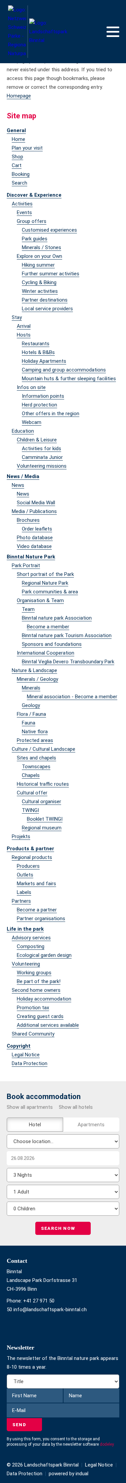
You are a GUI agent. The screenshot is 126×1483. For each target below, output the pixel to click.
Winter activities (40, 291)
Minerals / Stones (41, 247)
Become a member (48, 627)
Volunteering (26, 964)
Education (23, 431)
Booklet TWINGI (44, 819)
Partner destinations (45, 300)
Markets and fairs (36, 884)
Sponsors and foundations (52, 644)
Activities (22, 204)
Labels (24, 892)
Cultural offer (32, 793)
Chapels (31, 775)
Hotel (35, 1125)
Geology (31, 705)
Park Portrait (26, 565)
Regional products (32, 857)
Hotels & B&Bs (38, 352)
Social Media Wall (36, 503)
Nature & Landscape (34, 670)
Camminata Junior (42, 457)
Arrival (24, 326)
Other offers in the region (50, 414)
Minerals (31, 688)
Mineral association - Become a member (72, 697)
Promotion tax (33, 1008)
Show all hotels (76, 1107)
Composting (30, 946)
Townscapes (36, 767)
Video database (34, 546)
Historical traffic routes (43, 784)
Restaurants (35, 344)
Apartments (91, 1125)
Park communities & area (50, 592)
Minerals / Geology (37, 679)
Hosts (24, 335)
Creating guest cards (40, 1016)
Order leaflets (37, 529)
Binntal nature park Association (57, 618)
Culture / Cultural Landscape (43, 749)
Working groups (34, 973)
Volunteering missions (42, 466)
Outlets (25, 875)
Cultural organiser (41, 801)
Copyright (19, 1046)
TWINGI (30, 810)
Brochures (28, 520)
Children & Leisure (37, 440)
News (18, 485)
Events (24, 212)
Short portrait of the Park (45, 574)
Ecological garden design (44, 955)
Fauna (28, 723)
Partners (21, 901)
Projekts (21, 836)
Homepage (19, 96)
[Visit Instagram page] (11, 1327)
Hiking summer (38, 265)
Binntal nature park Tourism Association (67, 635)
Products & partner (30, 849)
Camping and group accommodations (64, 370)
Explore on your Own (39, 256)
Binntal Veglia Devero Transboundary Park (68, 662)
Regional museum (41, 828)
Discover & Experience (34, 195)
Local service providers (47, 309)
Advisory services (31, 938)
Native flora (35, 732)
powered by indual (68, 1474)
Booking (21, 174)
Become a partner (37, 910)
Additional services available (48, 1025)
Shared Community (33, 1034)
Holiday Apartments (44, 361)
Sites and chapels (36, 758)
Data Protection (29, 1063)
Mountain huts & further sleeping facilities (69, 379)
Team (28, 609)
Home (18, 139)
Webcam (31, 422)
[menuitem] (63, 130)
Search (19, 183)
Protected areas (35, 740)
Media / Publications (34, 511)
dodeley (107, 1444)
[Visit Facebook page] (8, 1327)
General (16, 130)
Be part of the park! (38, 981)
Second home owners (36, 990)
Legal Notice (26, 1055)
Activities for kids (41, 448)
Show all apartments (30, 1107)
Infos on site (31, 387)
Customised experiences (49, 230)
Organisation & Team (40, 600)
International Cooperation (45, 653)
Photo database (35, 538)
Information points (43, 396)
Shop (17, 157)
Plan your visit (27, 148)
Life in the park (25, 929)
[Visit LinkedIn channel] (14, 1327)
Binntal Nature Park (31, 557)
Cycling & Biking (39, 282)
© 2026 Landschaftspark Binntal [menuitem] (43, 1465)
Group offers (31, 221)
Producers (28, 866)
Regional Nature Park (45, 583)
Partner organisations (41, 918)
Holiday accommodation (44, 999)
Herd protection (39, 405)
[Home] (38, 31)
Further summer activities (50, 274)
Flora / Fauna (31, 714)
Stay (17, 317)
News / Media (23, 476)
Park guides (34, 239)
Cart (17, 165)
